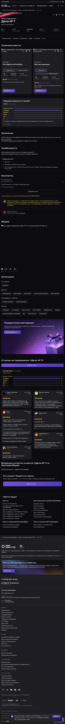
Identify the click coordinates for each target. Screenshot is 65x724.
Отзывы (43, 38)
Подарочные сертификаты (27, 5)
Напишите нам (11, 213)
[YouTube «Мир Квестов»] (11, 689)
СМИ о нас (4, 643)
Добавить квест (5, 662)
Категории (37, 38)
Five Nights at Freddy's (13, 64)
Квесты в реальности (7, 612)
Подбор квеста (12, 5)
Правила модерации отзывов (9, 711)
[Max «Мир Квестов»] (19, 689)
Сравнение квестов (7, 625)
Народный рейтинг (42, 5)
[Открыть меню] (62, 6)
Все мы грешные (42, 64)
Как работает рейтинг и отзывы (10, 637)
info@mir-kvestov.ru (10, 583)
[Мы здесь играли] (53, 15)
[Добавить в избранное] (60, 15)
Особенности (24, 38)
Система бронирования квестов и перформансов (15, 664)
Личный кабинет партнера (8, 669)
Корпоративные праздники (9, 655)
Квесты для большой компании (10, 682)
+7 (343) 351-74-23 (9, 579)
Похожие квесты (7, 38)
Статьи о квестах (6, 646)
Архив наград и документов (9, 628)
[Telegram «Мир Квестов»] (7, 689)
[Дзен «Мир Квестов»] (15, 689)
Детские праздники (6, 653)
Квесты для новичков (7, 684)
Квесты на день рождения (8, 680)
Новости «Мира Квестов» (8, 641)
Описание (16, 38)
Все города (4, 621)
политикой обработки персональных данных (32, 717)
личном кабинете (22, 479)
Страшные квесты (6, 676)
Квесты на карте (6, 617)
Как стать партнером (7, 666)
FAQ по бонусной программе (9, 639)
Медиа (31, 38)
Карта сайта (4, 623)
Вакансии (4, 630)
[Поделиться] (63, 15)
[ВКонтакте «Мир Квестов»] (3, 689)
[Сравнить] (57, 15)
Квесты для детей (6, 678)
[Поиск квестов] (58, 5)
